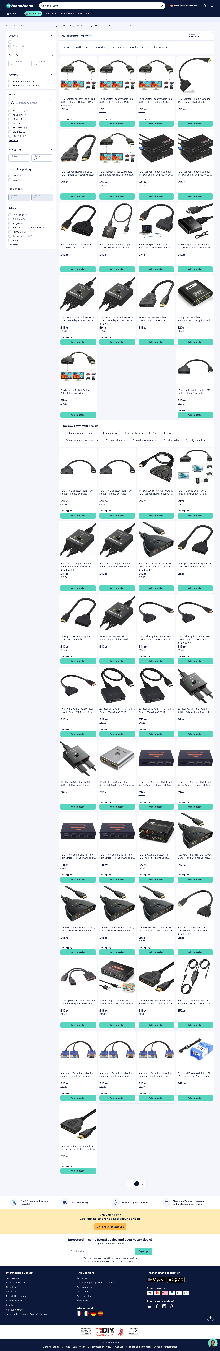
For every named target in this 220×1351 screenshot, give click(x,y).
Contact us (11, 1291)
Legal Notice (79, 1346)
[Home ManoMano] (20, 5)
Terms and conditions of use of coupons (26, 1314)
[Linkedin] (149, 1306)
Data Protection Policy (99, 1346)
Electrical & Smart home (23, 25)
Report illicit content (16, 1296)
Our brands (82, 1291)
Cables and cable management (49, 25)
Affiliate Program (14, 1309)
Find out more (131, 1261)
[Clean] (162, 6)
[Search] (42, 6)
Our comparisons (85, 1287)
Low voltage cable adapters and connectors (101, 25)
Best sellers (82, 1300)
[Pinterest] (171, 1306)
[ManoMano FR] (79, 1313)
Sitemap (66, 1346)
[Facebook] (156, 1306)
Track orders (12, 1278)
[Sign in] (204, 5)
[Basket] (212, 5)
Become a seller (14, 1300)
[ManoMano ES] (100, 1313)
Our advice (82, 1278)
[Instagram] (164, 1306)
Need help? (12, 1287)
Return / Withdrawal (16, 1282)
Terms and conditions (140, 1346)
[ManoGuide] (213, 1343)
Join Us (9, 1305)
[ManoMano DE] (93, 1313)
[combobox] (200, 35)
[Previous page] (130, 1183)
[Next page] (142, 1183)
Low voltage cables (72, 25)
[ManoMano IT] (86, 1313)
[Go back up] (210, 1317)
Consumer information (166, 1346)
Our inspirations (85, 1296)
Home (8, 25)
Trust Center (120, 1346)
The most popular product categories (95, 1282)
